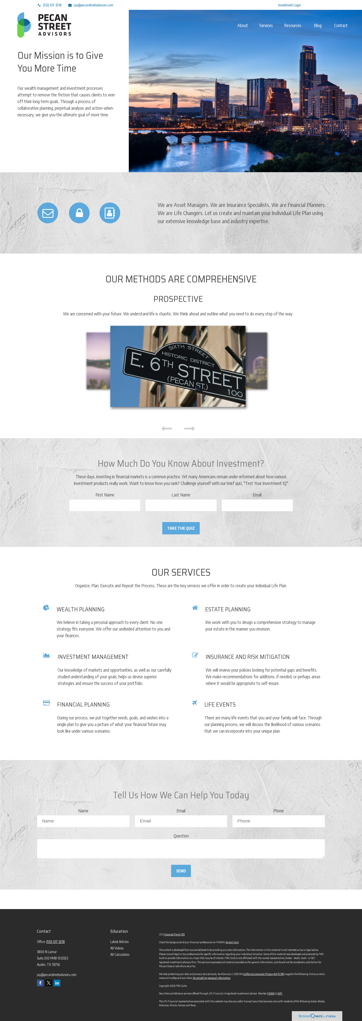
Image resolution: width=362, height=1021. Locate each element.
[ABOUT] (47, 212)
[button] (242, 25)
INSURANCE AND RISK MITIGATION (248, 657)
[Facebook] (261, 5)
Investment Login (289, 5)
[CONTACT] (109, 212)
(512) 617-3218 (52, 5)
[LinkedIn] (247, 5)
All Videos (116, 948)
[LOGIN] (79, 212)
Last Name (181, 494)
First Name (105, 494)
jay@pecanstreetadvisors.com (93, 5)
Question (181, 835)
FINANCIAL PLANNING (83, 704)
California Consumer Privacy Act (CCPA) (263, 973)
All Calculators (119, 954)
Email (257, 494)
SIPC (280, 993)
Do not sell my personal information (211, 977)
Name (83, 810)
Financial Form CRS (174, 934)
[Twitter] (234, 5)
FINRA (271, 993)
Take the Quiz (181, 528)
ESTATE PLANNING (228, 609)
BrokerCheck (232, 942)
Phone (278, 810)
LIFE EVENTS (220, 704)
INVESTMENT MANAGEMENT (93, 657)
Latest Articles (119, 942)
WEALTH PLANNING (81, 609)
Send (181, 870)
